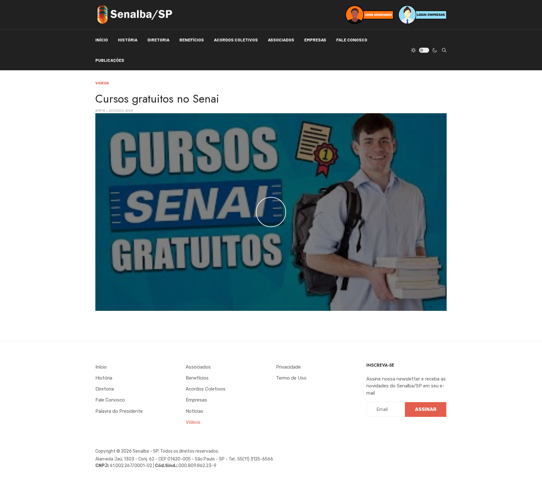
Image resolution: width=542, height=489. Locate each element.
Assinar (425, 409)
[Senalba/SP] (134, 15)
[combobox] (444, 50)
